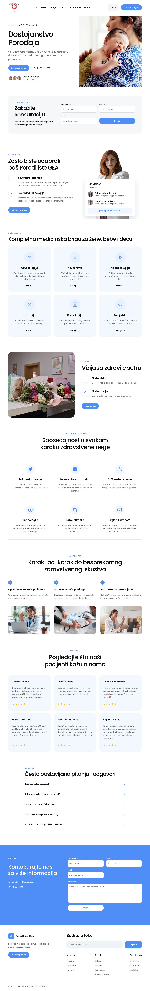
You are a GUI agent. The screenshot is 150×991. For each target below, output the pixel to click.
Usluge (53, 7)
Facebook (134, 965)
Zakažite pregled (131, 7)
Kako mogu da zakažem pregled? (75, 795)
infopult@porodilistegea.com (21, 882)
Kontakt (88, 7)
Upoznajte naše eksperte (110, 210)
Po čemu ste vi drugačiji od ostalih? (75, 825)
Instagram (134, 961)
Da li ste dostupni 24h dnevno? (75, 805)
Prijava (133, 944)
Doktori (63, 7)
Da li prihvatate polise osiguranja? (75, 815)
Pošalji (117, 121)
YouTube (134, 970)
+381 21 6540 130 (15, 887)
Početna (70, 961)
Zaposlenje (75, 7)
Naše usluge (90, 406)
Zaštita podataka (103, 974)
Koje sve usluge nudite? (75, 784)
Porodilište (41, 7)
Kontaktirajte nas (19, 210)
